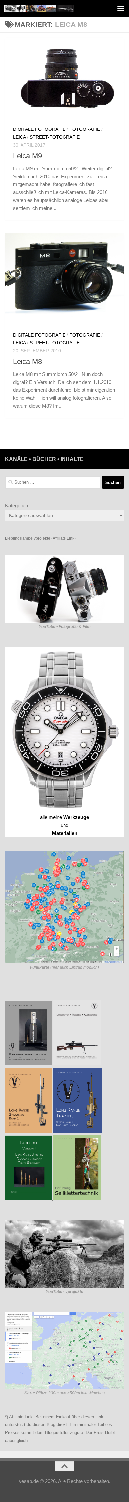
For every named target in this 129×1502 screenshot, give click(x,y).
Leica (19, 137)
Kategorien (16, 505)
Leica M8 (27, 361)
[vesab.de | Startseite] (50, 8)
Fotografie (84, 129)
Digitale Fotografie (39, 129)
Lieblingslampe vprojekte (27, 538)
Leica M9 (27, 156)
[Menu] (120, 8)
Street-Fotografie (55, 137)
